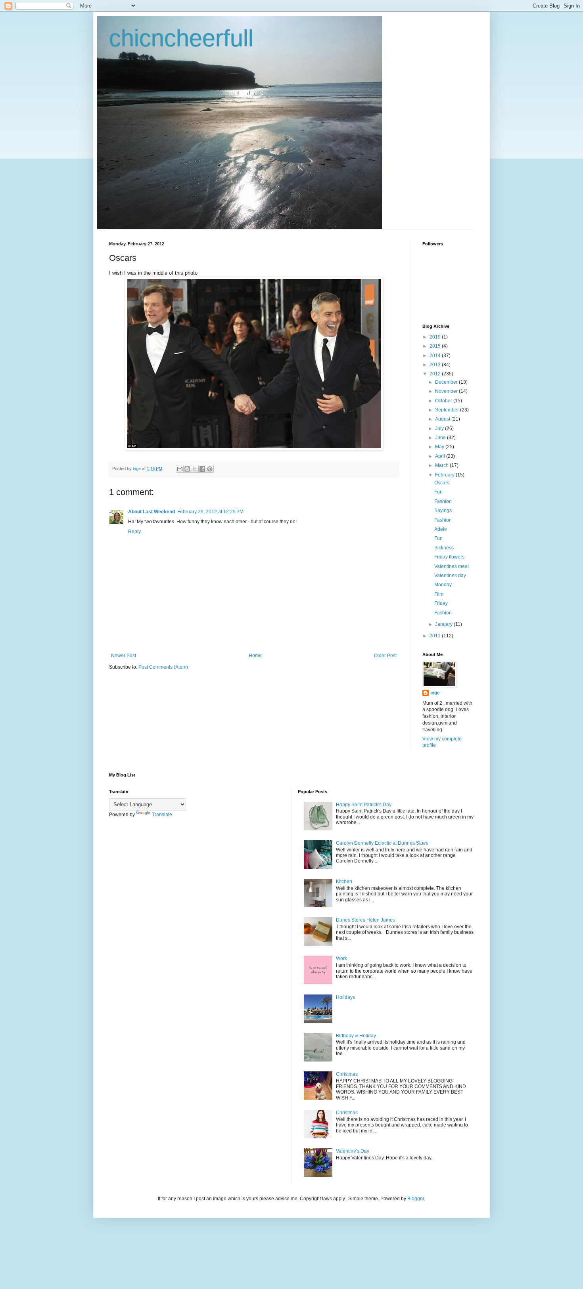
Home (255, 655)
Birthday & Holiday (356, 1035)
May (440, 446)
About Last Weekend (151, 511)
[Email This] (180, 469)
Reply (134, 531)
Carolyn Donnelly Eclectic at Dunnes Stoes (382, 843)
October (444, 401)
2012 (436, 374)
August (443, 419)
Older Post (385, 655)
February (445, 475)
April (440, 456)
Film (438, 594)
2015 (436, 346)
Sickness (444, 548)
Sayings (443, 510)
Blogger (415, 1198)
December (447, 382)
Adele (440, 529)
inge (435, 693)
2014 (436, 355)
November (447, 391)
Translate (162, 814)
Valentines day (450, 575)
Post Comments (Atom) (163, 667)
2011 (436, 636)
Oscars (441, 483)
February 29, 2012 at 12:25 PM (210, 511)
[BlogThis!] (187, 469)
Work (341, 958)
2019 (436, 337)
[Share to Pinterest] (210, 469)
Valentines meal (451, 566)
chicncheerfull (181, 38)
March (442, 465)
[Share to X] (195, 469)
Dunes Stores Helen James (365, 920)
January (444, 624)
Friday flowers (449, 557)
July (440, 428)
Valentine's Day (352, 1151)
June (441, 437)
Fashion (443, 501)
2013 (436, 364)
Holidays (345, 997)
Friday (441, 603)
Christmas (347, 1074)
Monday (443, 584)
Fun (438, 492)
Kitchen (344, 881)
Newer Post (123, 655)
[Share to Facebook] (202, 469)
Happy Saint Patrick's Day (363, 804)
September (447, 410)
